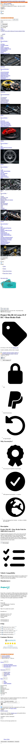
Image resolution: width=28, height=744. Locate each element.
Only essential (3, 741)
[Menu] (2, 36)
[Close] (1, 307)
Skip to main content (5, 1)
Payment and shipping (8, 664)
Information (3, 669)
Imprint (5, 675)
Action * (2, 701)
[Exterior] (11, 255)
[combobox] (7, 20)
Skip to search (12, 1)
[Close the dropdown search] (17, 20)
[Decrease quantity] (1, 356)
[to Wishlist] (3, 358)
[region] (14, 295)
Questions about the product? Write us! (10, 352)
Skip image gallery (4, 278)
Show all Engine (4, 41)
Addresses (12, 31)
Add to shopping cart (7, 360)
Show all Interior (4, 166)
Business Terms (7, 672)
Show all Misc (4, 193)
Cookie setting (7, 673)
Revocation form (7, 666)
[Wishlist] (1, 32)
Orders (23, 31)
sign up (3, 29)
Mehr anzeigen (5, 542)
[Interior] (11, 189)
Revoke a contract (4, 710)
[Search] (14, 20)
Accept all (17, 741)
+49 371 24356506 (7, 3)
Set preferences (11, 741)
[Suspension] (11, 114)
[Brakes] (11, 139)
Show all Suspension (5, 94)
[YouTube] (4, 660)
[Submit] (2, 704)
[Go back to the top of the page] (2, 718)
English (2, 13)
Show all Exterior (4, 223)
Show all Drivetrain (5, 69)
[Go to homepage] (7, 18)
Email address (4, 702)
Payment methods (18, 31)
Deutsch (2, 11)
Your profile (7, 31)
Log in (2, 28)
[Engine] (11, 65)
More (2, 678)
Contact (5, 682)
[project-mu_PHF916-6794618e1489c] (8, 284)
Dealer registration (7, 683)
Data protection (7, 674)
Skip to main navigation (20, 1)
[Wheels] (10, 163)
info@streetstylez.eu (6, 657)
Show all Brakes (4, 117)
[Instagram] (2, 660)
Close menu (5, 26)
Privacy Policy (13, 708)
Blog (5, 681)
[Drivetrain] (11, 90)
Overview (3, 31)
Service (2, 662)
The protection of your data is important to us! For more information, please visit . (13, 708)
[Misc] (11, 220)
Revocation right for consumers (10, 665)
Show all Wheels (4, 143)
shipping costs (15, 347)
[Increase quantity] (5, 356)
